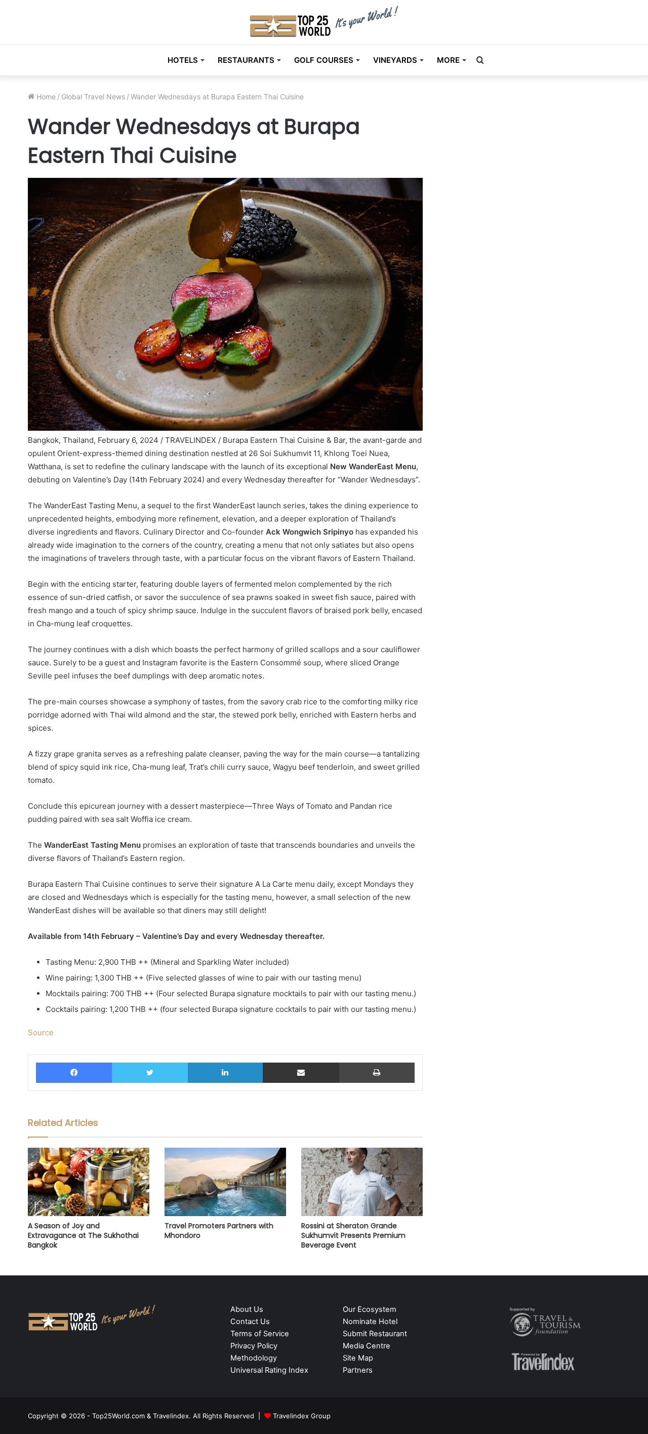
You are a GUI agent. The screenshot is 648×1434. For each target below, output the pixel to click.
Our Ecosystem (369, 1309)
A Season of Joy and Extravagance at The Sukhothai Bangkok (83, 1235)
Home (45, 96)
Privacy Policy (253, 1345)
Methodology (253, 1358)
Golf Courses (323, 60)
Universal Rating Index (269, 1370)
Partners (358, 1370)
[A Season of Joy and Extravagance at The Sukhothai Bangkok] (88, 1182)
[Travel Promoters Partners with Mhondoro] (225, 1182)
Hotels (183, 60)
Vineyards (395, 60)
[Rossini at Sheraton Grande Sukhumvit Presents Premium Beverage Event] (362, 1182)
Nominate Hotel (370, 1321)
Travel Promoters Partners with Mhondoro (219, 1230)
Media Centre (366, 1345)
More (448, 60)
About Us (246, 1309)
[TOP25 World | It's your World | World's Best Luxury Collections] (324, 21)
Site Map (358, 1358)
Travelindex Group (302, 1416)
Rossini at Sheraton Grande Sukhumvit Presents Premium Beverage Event (353, 1235)
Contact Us (250, 1321)
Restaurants (246, 60)
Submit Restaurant (375, 1333)
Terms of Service (259, 1333)
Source (41, 1032)
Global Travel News (93, 96)
